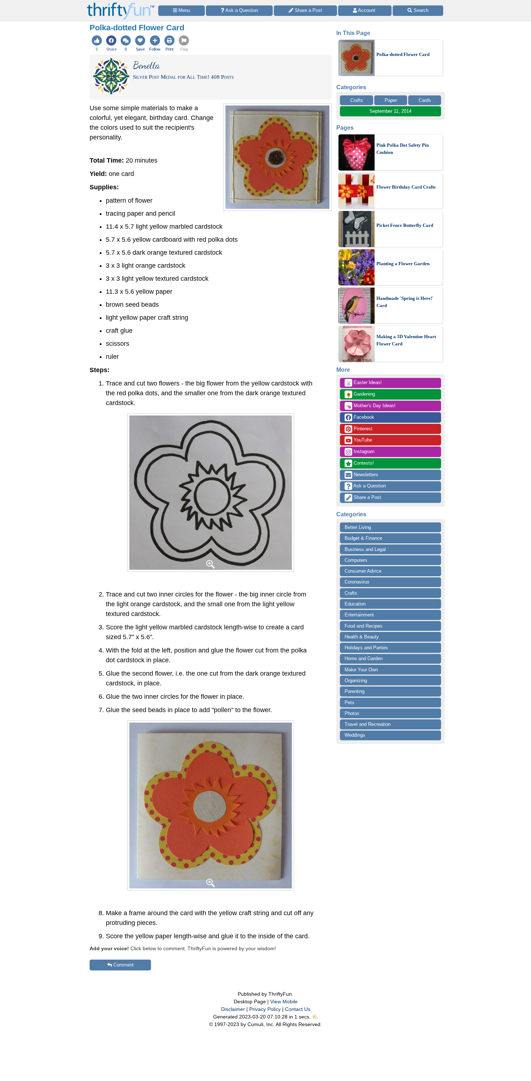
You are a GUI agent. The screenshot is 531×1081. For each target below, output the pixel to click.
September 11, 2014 (390, 111)
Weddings (355, 735)
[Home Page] (120, 4)
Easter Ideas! (364, 383)
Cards (425, 100)
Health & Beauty (362, 636)
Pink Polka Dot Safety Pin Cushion (402, 148)
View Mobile (284, 1001)
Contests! (363, 463)
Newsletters (365, 474)
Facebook (363, 417)
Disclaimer (233, 1009)
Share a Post (366, 497)
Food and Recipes (364, 626)
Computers (356, 560)
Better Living (358, 527)
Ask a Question (369, 485)
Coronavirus (357, 582)
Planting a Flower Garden (402, 263)
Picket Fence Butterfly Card (404, 225)
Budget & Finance (363, 538)
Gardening (360, 394)
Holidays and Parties (366, 647)
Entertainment (359, 614)
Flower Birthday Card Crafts (406, 187)
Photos (352, 713)
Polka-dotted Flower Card (402, 54)
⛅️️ (315, 1017)
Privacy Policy (265, 1009)
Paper (391, 100)
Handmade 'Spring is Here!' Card (404, 302)
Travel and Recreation (367, 724)
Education (355, 604)
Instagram (363, 451)
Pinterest (362, 428)
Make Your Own (361, 669)
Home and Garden (364, 658)
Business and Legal (365, 549)
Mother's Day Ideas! (371, 406)
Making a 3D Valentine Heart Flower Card (406, 340)
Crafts (356, 100)
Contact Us (297, 1009)
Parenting (354, 691)
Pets (349, 702)
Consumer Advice (363, 571)
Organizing (356, 680)
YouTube (362, 440)
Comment (123, 965)
